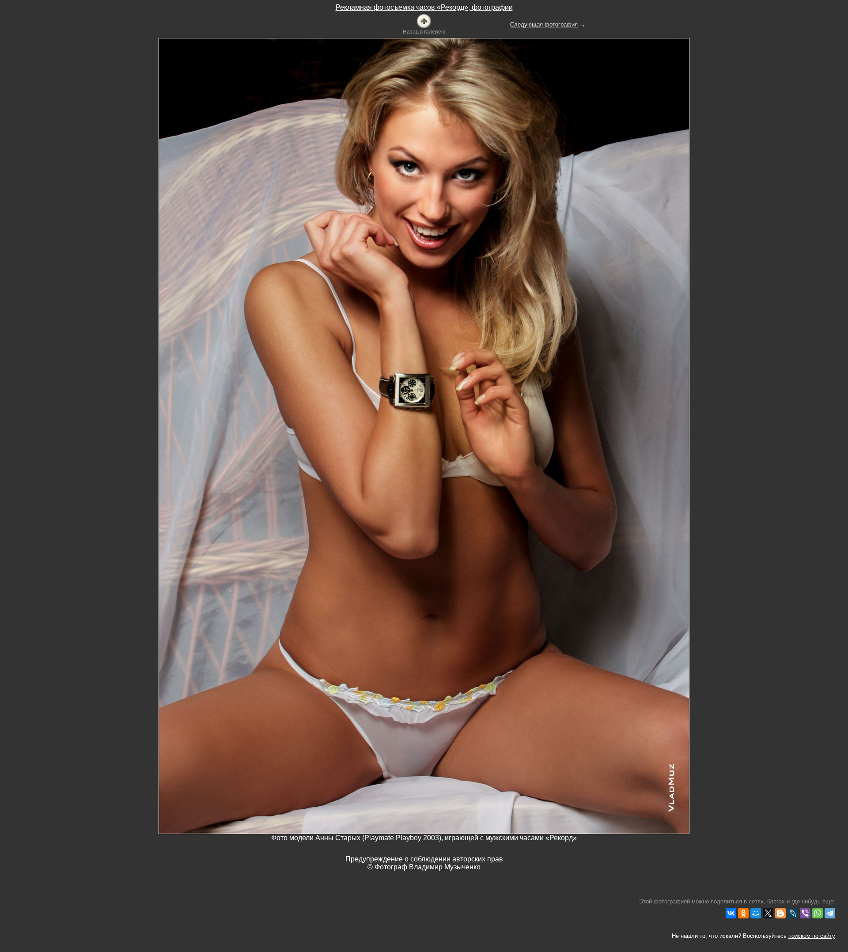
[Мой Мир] (755, 913)
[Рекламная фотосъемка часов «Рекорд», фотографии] (424, 20)
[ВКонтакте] (731, 913)
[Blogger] (780, 913)
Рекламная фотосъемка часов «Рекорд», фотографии (424, 7)
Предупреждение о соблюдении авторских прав (424, 859)
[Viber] (805, 913)
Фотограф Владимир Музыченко (428, 867)
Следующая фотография (544, 24)
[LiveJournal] (792, 913)
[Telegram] (830, 913)
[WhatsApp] (817, 913)
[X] (768, 913)
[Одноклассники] (743, 913)
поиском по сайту (811, 936)
